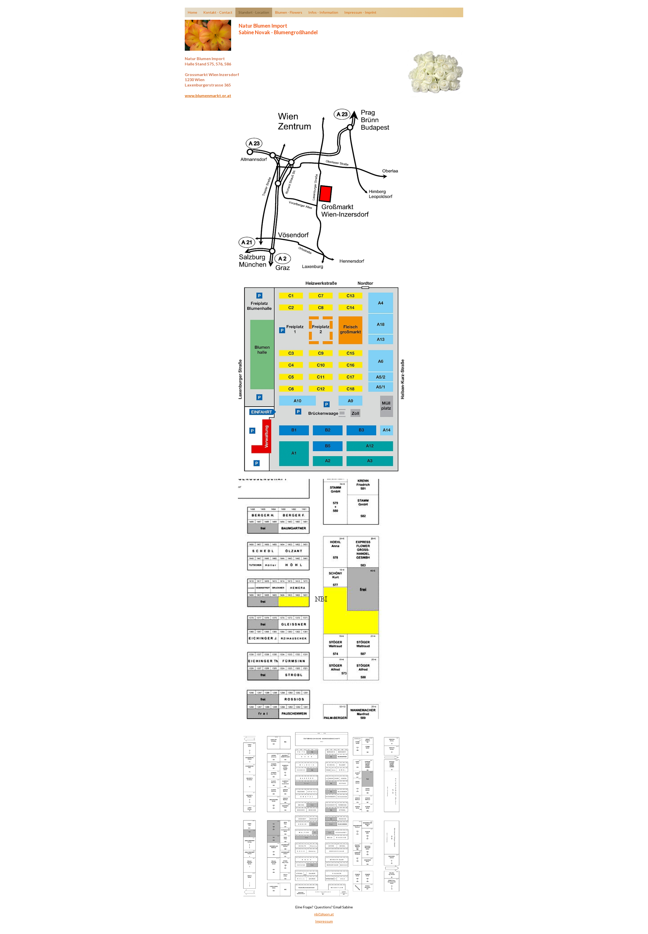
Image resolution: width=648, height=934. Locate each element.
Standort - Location (253, 12)
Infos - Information (323, 12)
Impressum (324, 921)
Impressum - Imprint (360, 12)
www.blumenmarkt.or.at (208, 95)
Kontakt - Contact (217, 12)
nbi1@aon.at (324, 914)
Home (192, 12)
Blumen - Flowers (288, 12)
